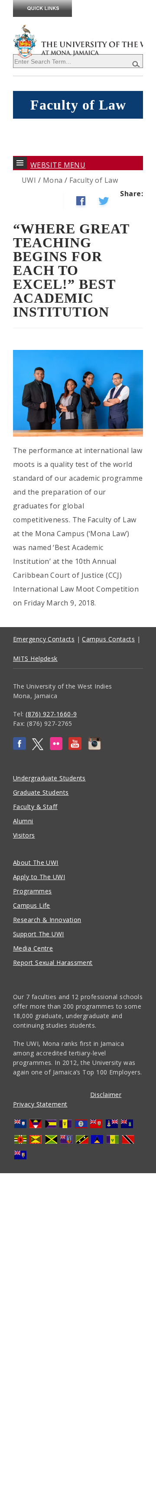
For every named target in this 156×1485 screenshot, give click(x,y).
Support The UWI (38, 934)
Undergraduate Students (49, 778)
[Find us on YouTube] (74, 748)
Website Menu (57, 165)
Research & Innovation (47, 920)
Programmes (32, 891)
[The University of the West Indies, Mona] (78, 41)
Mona (53, 180)
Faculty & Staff (35, 806)
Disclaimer (106, 1094)
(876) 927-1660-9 (51, 714)
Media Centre (33, 948)
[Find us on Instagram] (94, 748)
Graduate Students (41, 792)
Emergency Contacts (44, 639)
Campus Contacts (108, 639)
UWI (29, 180)
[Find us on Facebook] (19, 748)
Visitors (24, 835)
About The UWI (35, 862)
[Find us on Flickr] (56, 748)
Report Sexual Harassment (53, 962)
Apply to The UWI (39, 877)
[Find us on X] (37, 748)
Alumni (23, 821)
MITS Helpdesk (35, 658)
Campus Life (31, 905)
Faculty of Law (93, 180)
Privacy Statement (40, 1104)
